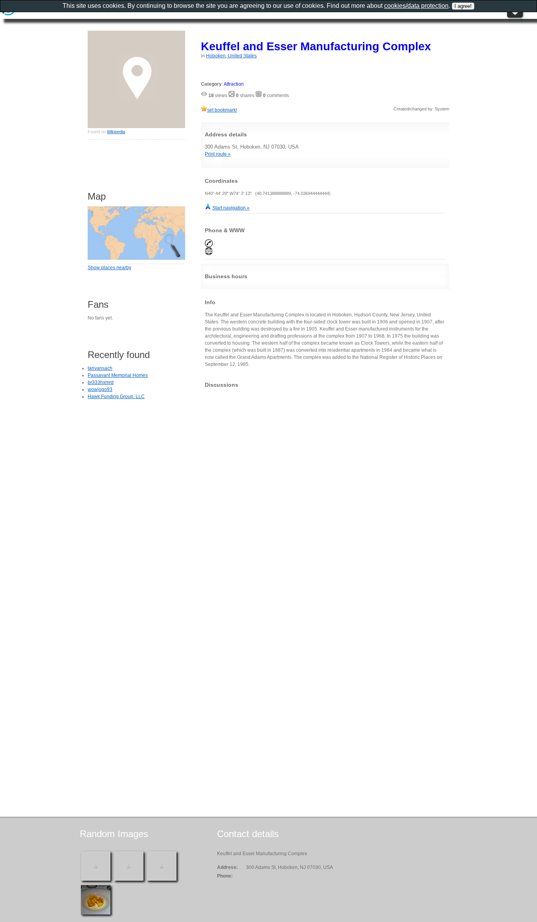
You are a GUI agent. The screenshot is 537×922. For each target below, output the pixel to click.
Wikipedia (116, 131)
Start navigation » (231, 208)
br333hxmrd (101, 382)
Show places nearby (109, 267)
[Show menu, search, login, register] (515, 17)
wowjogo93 (100, 389)
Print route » (218, 154)
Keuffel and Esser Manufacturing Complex (316, 46)
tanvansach (100, 368)
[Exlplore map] (136, 258)
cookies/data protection (416, 5)
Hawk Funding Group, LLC (116, 396)
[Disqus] (325, 492)
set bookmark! (222, 110)
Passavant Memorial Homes (118, 375)
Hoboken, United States (231, 56)
